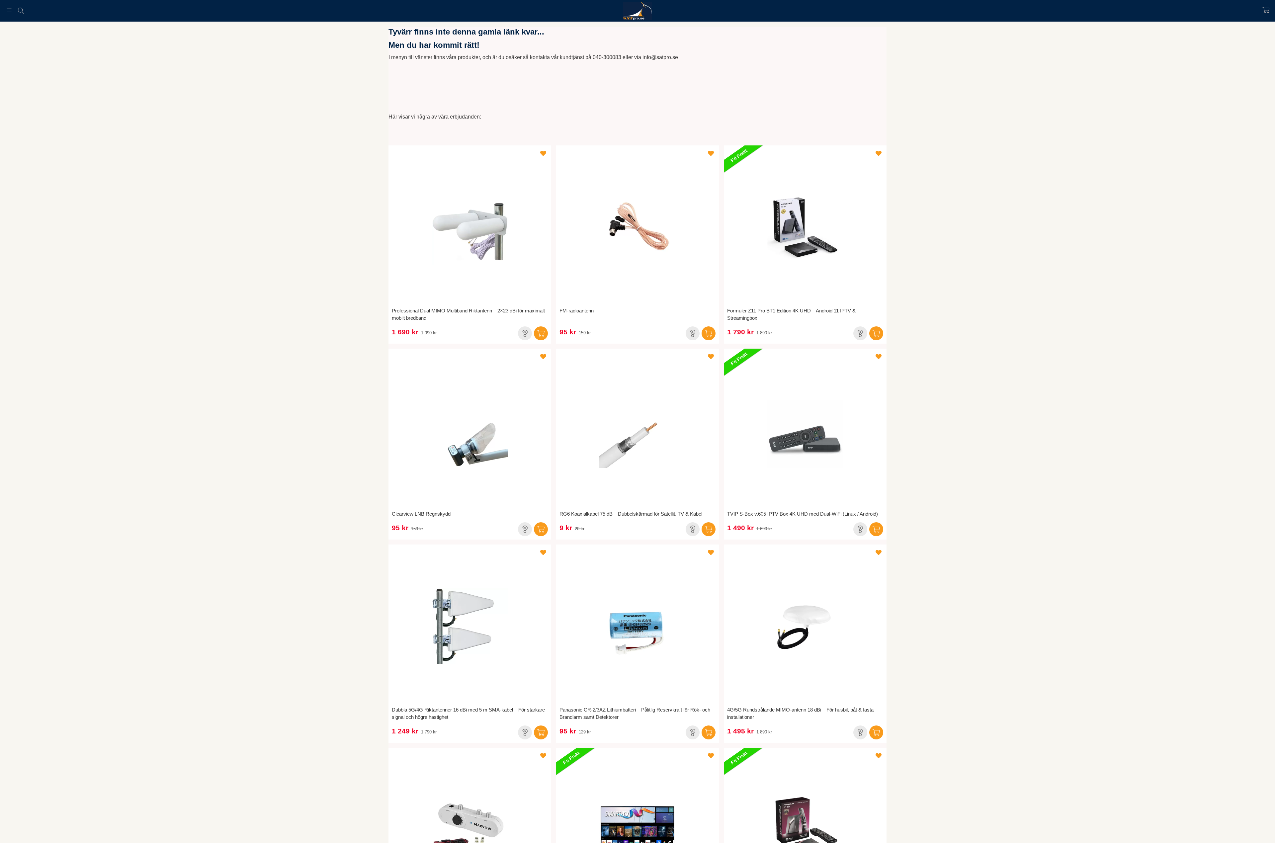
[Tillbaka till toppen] (6, 834)
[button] (525, 333)
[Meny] (9, 10)
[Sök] (21, 11)
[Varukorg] (1266, 10)
